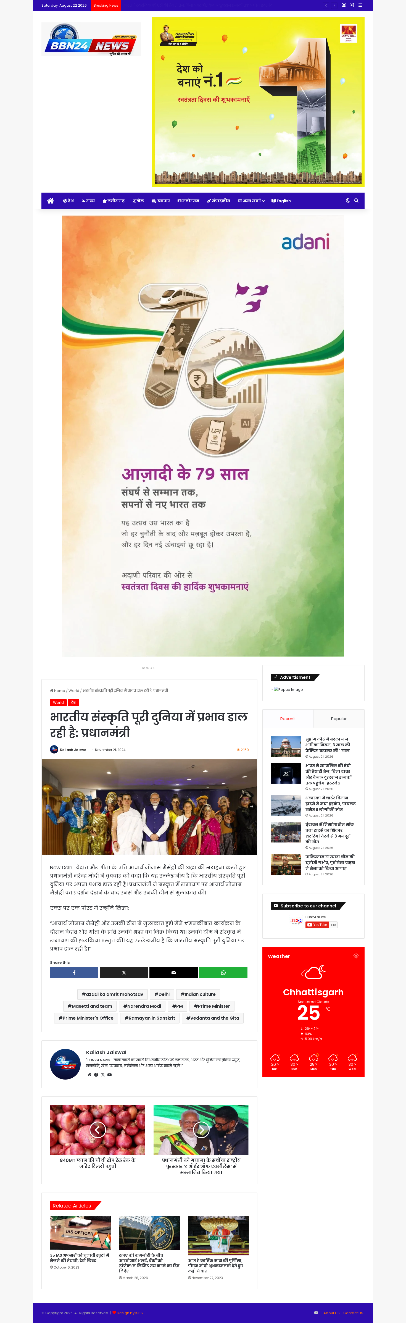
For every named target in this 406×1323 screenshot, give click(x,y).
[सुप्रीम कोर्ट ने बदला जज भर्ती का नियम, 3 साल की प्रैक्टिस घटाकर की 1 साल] (286, 746)
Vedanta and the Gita (214, 1018)
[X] (102, 1075)
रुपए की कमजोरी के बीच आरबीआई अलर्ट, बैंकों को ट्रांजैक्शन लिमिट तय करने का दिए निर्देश (149, 1263)
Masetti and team (92, 1006)
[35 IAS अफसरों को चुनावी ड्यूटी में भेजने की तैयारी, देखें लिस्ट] (80, 1233)
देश (70, 201)
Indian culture (200, 994)
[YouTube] (109, 1075)
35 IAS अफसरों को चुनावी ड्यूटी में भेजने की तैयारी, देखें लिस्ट (79, 1258)
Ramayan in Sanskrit (152, 1018)
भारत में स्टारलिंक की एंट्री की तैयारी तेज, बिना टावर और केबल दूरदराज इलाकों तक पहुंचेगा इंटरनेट (328, 774)
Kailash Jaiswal (74, 749)
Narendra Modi (144, 1006)
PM (179, 1006)
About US (331, 1313)
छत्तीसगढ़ (116, 201)
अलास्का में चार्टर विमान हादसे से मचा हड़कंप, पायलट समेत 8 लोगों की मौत (179, 5)
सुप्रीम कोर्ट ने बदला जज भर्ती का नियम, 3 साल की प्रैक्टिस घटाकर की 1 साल (327, 745)
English (283, 201)
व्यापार (163, 201)
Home (59, 690)
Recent (287, 718)
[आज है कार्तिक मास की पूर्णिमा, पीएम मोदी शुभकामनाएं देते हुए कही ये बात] (218, 1235)
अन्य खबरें (251, 201)
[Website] (89, 1075)
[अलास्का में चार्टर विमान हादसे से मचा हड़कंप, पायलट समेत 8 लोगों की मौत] (286, 805)
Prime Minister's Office (88, 1018)
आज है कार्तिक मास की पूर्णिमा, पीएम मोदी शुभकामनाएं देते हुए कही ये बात (215, 1266)
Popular (339, 718)
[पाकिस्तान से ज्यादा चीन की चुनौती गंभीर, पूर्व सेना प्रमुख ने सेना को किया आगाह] (286, 864)
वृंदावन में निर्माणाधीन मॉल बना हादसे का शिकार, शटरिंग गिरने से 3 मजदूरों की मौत (329, 833)
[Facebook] (96, 1075)
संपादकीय (220, 201)
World (73, 690)
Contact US (353, 1313)
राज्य (90, 201)
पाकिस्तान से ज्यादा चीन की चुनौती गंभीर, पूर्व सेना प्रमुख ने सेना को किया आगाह (330, 862)
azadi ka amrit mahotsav (114, 994)
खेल (140, 201)
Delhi (164, 994)
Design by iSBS (130, 1313)
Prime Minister (214, 1006)
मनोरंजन (190, 201)
